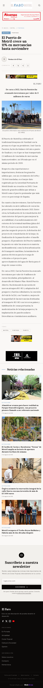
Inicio (6, 28)
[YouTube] (13, 621)
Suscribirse (20, 587)
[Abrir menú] (4, 5)
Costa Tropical (7, 639)
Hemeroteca (6, 665)
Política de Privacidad (10, 675)
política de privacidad (24, 593)
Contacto (5, 661)
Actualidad (6, 635)
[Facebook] (13, 65)
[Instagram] (10, 621)
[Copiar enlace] (28, 65)
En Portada (6, 632)
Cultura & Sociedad (9, 643)
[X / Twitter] (6, 621)
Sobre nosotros (7, 657)
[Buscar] (39, 5)
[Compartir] (23, 65)
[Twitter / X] (18, 65)
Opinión (4, 647)
